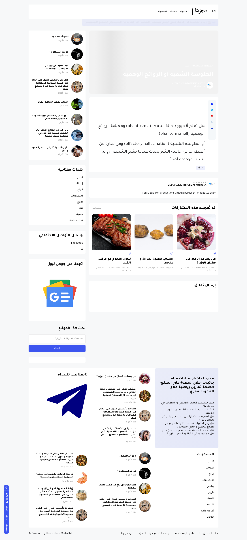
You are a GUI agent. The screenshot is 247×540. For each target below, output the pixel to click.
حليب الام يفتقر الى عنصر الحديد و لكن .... (50, 149)
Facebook (77, 243)
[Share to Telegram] (212, 128)
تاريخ (80, 202)
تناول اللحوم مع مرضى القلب (114, 261)
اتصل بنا (141, 533)
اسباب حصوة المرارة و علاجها (156, 261)
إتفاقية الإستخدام (185, 533)
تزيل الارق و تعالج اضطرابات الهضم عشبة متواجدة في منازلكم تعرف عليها (52, 133)
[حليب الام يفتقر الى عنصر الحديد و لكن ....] (77, 151)
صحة (173, 11)
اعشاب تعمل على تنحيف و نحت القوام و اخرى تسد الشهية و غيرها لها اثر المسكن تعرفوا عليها (118, 394)
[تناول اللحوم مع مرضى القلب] (111, 232)
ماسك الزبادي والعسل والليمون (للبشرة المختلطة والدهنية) (54, 476)
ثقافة (210, 505)
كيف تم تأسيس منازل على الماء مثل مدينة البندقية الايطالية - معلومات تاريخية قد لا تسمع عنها (144, 22)
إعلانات (78, 183)
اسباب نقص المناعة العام (53, 102)
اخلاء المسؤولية (208, 533)
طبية (183, 11)
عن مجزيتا (127, 533)
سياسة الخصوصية (160, 533)
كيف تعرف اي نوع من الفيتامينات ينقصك (57, 67)
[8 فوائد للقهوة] (77, 39)
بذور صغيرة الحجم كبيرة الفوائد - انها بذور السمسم (50, 117)
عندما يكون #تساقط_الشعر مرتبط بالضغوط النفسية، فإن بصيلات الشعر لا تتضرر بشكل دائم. (118, 433)
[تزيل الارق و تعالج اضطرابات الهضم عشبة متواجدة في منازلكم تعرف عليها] (77, 135)
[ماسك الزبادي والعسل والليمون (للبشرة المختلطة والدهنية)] (81, 478)
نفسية (162, 11)
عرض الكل (96, 208)
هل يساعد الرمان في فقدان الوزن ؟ (201, 261)
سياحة (212, 22)
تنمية (79, 214)
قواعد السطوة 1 (59, 52)
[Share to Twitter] (212, 110)
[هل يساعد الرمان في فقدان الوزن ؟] (196, 232)
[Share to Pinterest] (212, 116)
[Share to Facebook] (212, 104)
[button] (212, 135)
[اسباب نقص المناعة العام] (77, 104)
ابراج (80, 190)
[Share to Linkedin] (212, 122)
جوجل (210, 517)
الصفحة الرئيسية (202, 66)
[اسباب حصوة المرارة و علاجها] (154, 232)
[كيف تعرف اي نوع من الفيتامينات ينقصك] (77, 69)
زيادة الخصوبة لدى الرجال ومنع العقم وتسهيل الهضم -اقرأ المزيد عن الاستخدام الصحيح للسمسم (55, 493)
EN (214, 11)
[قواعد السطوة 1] (77, 54)
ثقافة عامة (76, 220)
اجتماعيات (77, 196)
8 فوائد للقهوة (60, 37)
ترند (187, 66)
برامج (210, 486)
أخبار (80, 177)
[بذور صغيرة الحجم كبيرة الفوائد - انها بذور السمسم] (77, 119)
